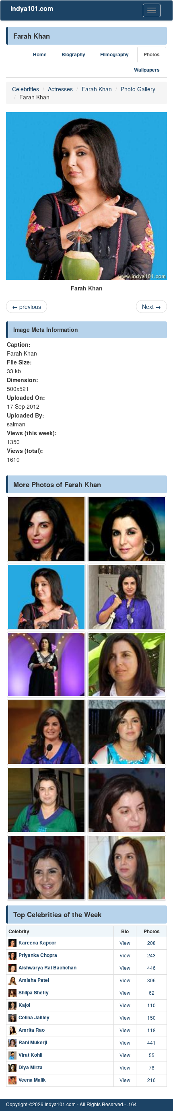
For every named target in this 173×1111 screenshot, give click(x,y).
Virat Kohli (30, 1054)
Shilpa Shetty (34, 992)
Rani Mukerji (33, 1042)
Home (40, 54)
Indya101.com (31, 8)
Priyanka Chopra (38, 955)
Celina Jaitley (34, 1017)
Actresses (60, 89)
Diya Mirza (31, 1067)
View (124, 942)
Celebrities (25, 89)
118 (151, 1030)
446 (151, 967)
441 (151, 1042)
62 (151, 992)
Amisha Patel (34, 979)
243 (151, 955)
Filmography (114, 54)
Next (151, 306)
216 (151, 1079)
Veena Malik (32, 1079)
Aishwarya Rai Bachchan (47, 967)
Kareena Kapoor (37, 942)
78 (151, 1067)
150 (151, 1017)
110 (151, 1005)
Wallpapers (147, 69)
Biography (73, 54)
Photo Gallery (138, 89)
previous (26, 306)
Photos (152, 54)
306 (151, 980)
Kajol (24, 1004)
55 (151, 1054)
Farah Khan (97, 89)
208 (151, 942)
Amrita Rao (32, 1029)
